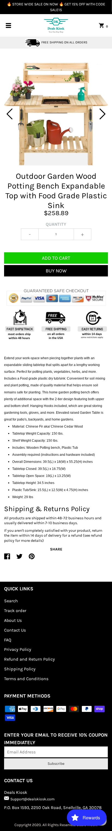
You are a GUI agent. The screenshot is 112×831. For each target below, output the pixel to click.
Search (11, 600)
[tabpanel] (56, 114)
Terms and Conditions (26, 678)
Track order (15, 610)
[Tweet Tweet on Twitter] (19, 558)
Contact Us (15, 630)
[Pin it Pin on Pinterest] (32, 558)
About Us (13, 620)
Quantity (56, 224)
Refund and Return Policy (29, 659)
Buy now (56, 271)
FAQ (7, 639)
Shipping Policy (20, 668)
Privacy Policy (17, 649)
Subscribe (56, 763)
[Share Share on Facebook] (7, 558)
